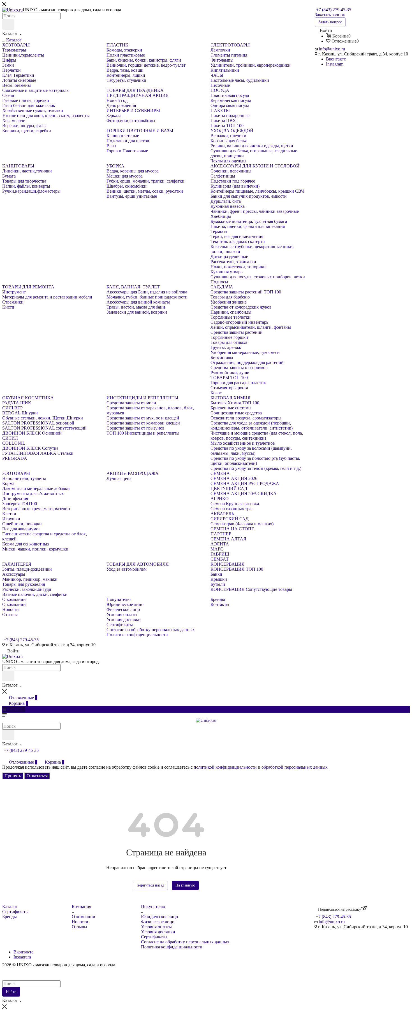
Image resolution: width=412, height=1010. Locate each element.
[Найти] (8, 24)
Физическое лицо (157, 921)
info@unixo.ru (332, 48)
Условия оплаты (156, 926)
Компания (81, 906)
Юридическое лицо (159, 916)
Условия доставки (158, 931)
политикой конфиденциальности (225, 767)
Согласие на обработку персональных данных (185, 941)
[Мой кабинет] (4, 756)
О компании (83, 916)
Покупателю (153, 906)
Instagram (334, 64)
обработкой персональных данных (294, 767)
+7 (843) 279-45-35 (333, 9)
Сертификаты (15, 911)
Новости (80, 921)
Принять (12, 775)
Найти (11, 992)
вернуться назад (150, 885)
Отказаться (37, 775)
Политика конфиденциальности (171, 946)
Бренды (9, 916)
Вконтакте (336, 59)
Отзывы (79, 926)
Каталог (10, 906)
